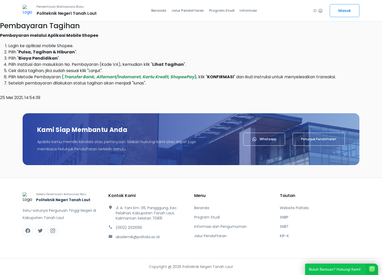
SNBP (284, 217)
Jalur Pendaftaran (187, 10)
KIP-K (284, 235)
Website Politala (294, 207)
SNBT (284, 226)
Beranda (158, 10)
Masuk (344, 10)
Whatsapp (268, 139)
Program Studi (222, 10)
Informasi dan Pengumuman (220, 226)
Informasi (248, 10)
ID (318, 10)
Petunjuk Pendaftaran (318, 139)
